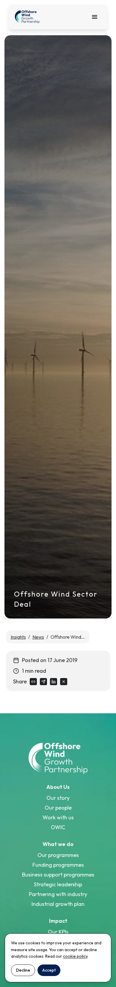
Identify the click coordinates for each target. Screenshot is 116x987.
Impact (58, 920)
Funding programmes (58, 864)
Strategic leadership (58, 884)
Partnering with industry (58, 894)
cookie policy (75, 956)
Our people (58, 807)
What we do (58, 844)
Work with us (58, 817)
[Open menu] (94, 16)
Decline (23, 970)
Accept (49, 970)
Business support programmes (58, 874)
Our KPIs (58, 931)
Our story (58, 797)
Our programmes (58, 855)
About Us (58, 786)
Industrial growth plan (58, 904)
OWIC (58, 827)
